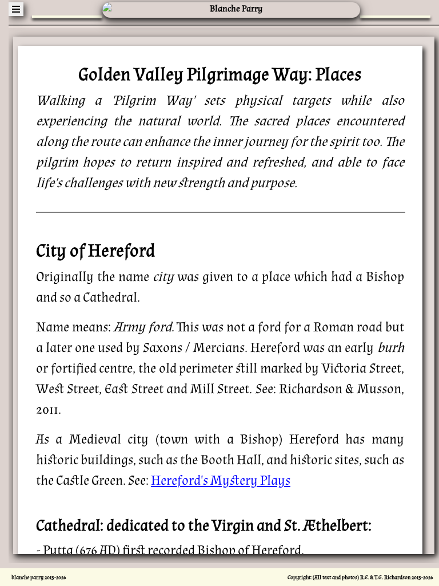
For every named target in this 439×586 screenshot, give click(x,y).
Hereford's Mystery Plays (220, 480)
